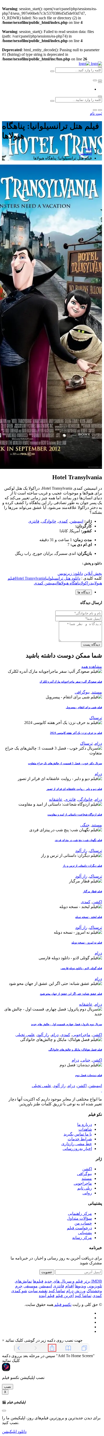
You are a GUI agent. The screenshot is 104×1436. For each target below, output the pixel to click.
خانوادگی (48, 521)
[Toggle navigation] (100, 82)
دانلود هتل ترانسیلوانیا (62, 578)
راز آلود (81, 850)
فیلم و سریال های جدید (63, 1281)
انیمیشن (85, 153)
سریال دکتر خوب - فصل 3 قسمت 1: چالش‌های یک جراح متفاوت (65, 763)
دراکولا (86, 583)
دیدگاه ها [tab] (83, 592)
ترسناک (95, 718)
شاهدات (85, 1129)
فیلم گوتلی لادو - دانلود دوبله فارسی (81, 968)
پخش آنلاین (93, 573)
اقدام (69, 1286)
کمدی (63, 521)
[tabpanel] (52, 623)
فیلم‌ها (38, 1281)
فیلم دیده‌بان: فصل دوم (88, 1075)
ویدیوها (80, 1286)
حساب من (83, 1223)
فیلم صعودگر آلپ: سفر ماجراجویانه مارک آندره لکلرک (71, 681)
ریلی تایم (84, 1188)
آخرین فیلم (65, 1295)
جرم (18, 1286)
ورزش (80, 1291)
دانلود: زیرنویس (70, 573)
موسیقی (30, 1286)
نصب (7, 1387)
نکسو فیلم (62, 1304)
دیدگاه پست (91, 644)
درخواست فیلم (79, 1228)
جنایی (85, 1060)
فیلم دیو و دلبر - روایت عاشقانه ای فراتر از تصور (74, 788)
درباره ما (84, 1124)
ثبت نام (96, 113)
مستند (97, 692)
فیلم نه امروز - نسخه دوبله (86, 942)
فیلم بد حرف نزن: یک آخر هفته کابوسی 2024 (76, 732)
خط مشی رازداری (76, 1144)
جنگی (85, 825)
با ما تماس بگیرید (78, 1134)
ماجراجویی (81, 1035)
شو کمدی (19, 1291)
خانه (88, 148)
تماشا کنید (56, 1291)
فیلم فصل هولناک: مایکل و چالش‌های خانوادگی (75, 1049)
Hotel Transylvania (30, 578)
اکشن (97, 902)
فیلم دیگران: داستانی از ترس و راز (82, 865)
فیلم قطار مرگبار (92, 891)
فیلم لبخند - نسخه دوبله (88, 916)
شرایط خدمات (80, 1139)
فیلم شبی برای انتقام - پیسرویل (84, 707)
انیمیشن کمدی (46, 583)
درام (98, 743)
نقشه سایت (37, 1291)
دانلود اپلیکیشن (14, 1431)
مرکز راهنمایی (80, 1213)
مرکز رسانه (82, 1237)
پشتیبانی (85, 1233)
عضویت (46, 1272)
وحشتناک (94, 1291)
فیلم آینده (47, 1295)
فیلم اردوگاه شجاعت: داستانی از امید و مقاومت (74, 814)
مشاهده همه (91, 666)
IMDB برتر (93, 1281)
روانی (87, 1193)
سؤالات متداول (79, 1218)
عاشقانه (56, 799)
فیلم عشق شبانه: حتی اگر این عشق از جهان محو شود (71, 993)
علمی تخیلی (25, 1035)
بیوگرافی (82, 692)
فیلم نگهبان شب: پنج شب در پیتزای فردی (78, 840)
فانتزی (33, 521)
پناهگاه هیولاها (69, 583)
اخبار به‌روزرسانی (77, 1148)
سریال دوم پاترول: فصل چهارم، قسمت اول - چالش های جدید (66, 1024)
